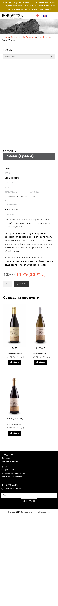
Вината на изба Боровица (23, 37)
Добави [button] (14, 362)
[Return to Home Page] (12, 16)
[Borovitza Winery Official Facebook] (3, 467)
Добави (21, 284)
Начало (5, 37)
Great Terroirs (44, 37)
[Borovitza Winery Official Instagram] (6, 467)
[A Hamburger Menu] (54, 16)
